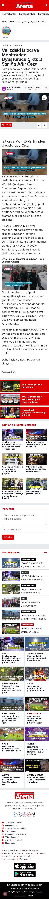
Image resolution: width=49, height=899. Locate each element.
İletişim (7, 853)
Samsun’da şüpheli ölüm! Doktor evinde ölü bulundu (37, 780)
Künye (17, 853)
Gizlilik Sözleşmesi (30, 850)
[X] (20, 814)
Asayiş (18, 45)
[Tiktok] (34, 814)
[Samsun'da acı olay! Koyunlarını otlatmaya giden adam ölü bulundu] (12, 484)
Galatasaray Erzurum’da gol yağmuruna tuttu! (24, 21)
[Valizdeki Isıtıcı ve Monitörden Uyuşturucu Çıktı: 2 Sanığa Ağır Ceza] (24, 107)
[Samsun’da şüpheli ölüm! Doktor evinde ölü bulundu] (37, 765)
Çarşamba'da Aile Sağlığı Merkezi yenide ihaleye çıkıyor (33, 617)
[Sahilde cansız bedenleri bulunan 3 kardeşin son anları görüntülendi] (12, 435)
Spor (24, 599)
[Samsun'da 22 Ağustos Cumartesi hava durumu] (37, 644)
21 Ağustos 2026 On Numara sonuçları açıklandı (37, 752)
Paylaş (8, 125)
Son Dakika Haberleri (14, 840)
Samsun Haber (27, 14)
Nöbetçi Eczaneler (13, 823)
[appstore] (24, 867)
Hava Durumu (11, 825)
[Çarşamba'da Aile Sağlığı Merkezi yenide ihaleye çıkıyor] (12, 704)
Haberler (6, 45)
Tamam (30, 896)
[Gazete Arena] (24, 5)
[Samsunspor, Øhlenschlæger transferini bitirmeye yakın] (37, 704)
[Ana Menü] (3, 5)
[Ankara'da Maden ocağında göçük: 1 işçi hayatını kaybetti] (36, 459)
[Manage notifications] (5, 894)
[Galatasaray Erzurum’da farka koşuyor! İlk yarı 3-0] (12, 734)
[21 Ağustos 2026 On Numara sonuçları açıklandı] (37, 734)
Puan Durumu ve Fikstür (15, 834)
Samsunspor (27, 625)
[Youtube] (29, 814)
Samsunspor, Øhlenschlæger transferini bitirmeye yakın (32, 630)
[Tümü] (45, 552)
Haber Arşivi (10, 843)
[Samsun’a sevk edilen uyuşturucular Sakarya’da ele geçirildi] (12, 459)
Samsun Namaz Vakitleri (16, 828)
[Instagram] (24, 814)
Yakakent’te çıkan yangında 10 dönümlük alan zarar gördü (31, 591)
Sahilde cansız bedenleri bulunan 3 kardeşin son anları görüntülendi (31, 578)
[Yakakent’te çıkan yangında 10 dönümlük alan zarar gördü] (12, 674)
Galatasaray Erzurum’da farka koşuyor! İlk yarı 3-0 (11, 749)
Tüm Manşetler (12, 837)
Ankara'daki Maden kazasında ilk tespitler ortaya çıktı (36, 444)
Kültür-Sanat (9, 856)
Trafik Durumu (11, 831)
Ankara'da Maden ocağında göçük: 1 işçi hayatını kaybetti (36, 469)
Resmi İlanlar (9, 14)
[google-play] (24, 874)
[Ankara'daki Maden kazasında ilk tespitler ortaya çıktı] (36, 435)
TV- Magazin (25, 859)
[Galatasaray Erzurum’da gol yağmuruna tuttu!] (37, 674)
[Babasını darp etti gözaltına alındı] (36, 484)
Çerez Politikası (11, 850)
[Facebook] (15, 814)
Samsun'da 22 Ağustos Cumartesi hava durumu (34, 565)
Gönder (8, 537)
